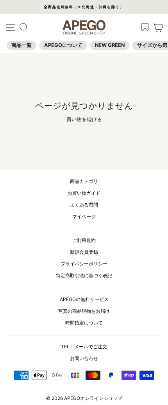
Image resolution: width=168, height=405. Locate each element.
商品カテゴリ (84, 181)
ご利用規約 (84, 240)
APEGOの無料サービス (84, 299)
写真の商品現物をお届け (84, 311)
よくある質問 (84, 205)
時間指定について (84, 323)
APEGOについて (63, 45)
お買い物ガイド (84, 193)
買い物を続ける (84, 119)
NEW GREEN (110, 45)
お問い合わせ (84, 358)
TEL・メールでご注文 (84, 346)
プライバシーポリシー (84, 264)
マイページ (84, 216)
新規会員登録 (84, 252)
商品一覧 (21, 45)
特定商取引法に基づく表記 (84, 275)
